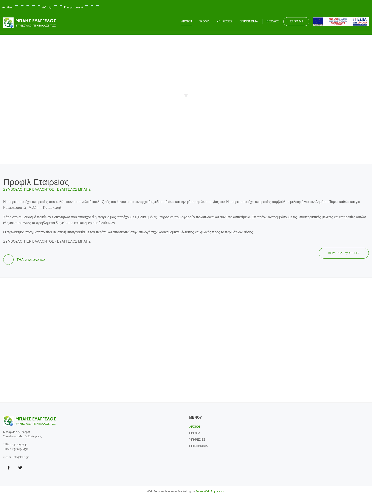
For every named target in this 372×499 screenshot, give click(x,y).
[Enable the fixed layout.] (55, 5)
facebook (8, 468)
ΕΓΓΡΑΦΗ (296, 21)
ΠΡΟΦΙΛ (194, 433)
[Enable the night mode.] (22, 5)
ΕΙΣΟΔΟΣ (273, 21)
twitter (20, 468)
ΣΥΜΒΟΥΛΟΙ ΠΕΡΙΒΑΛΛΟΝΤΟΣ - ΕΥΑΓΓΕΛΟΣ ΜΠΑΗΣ (47, 189)
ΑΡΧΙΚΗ (194, 426)
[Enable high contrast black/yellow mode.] (33, 5)
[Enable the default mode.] (16, 5)
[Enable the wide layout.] (61, 5)
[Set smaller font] (86, 5)
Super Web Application (210, 491)
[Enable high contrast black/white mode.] (27, 5)
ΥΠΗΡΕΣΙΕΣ (197, 439)
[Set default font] (92, 5)
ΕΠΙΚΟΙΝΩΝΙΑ (198, 446)
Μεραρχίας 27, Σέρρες (344, 253)
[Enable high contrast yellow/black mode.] (39, 5)
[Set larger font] (97, 5)
